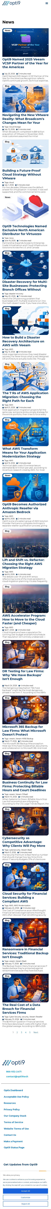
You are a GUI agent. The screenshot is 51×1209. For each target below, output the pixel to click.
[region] (25, 1190)
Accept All (25, 1191)
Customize (25, 1197)
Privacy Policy (12, 1109)
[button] (47, 3)
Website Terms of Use (16, 1128)
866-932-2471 (13, 1071)
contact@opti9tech (17, 1076)
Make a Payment (13, 1141)
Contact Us (10, 1135)
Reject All (25, 1204)
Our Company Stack (15, 1116)
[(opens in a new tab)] (25, 209)
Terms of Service (13, 1122)
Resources (10, 1103)
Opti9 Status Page (14, 1147)
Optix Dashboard (13, 1090)
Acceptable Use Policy (16, 1096)
